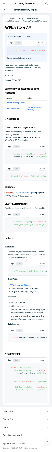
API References (32, 19)
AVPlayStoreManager (13, 108)
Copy (40, 43)
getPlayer (30, 110)
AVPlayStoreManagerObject (15, 103)
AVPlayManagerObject (34, 107)
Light (11, 43)
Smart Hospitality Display (25, 10)
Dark (18, 43)
